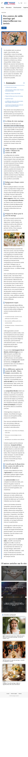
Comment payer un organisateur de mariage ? (14, 572)
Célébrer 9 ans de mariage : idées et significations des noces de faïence (11, 683)
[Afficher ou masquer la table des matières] (19, 83)
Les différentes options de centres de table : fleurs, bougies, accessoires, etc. (14, 102)
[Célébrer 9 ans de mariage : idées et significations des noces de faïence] (14, 672)
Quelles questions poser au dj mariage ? (14, 588)
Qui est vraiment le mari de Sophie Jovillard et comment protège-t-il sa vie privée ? (14, 604)
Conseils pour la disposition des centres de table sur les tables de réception (14, 105)
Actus (4, 658)
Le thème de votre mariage (10, 87)
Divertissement (14, 570)
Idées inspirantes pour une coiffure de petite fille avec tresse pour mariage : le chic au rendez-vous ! (14, 637)
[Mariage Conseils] (10, 3)
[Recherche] (19, 3)
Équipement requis (9, 98)
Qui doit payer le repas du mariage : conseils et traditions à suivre (13, 660)
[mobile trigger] (2, 3)
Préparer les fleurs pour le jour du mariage (14, 96)
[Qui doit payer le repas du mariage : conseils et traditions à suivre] (14, 649)
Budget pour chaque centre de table (12, 93)
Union (3, 27)
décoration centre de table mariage (14, 126)
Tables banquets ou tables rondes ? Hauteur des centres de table (14, 90)
